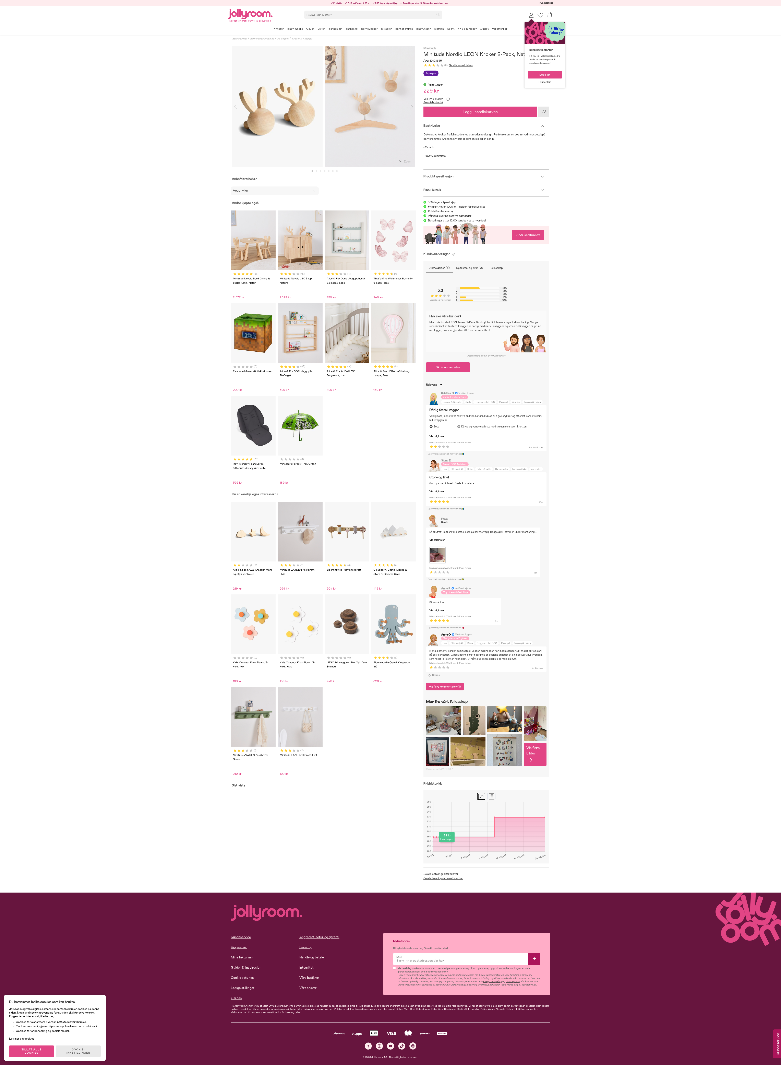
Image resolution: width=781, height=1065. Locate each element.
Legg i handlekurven (480, 111)
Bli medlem (545, 82)
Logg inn (545, 74)
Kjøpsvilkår (239, 947)
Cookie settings (242, 978)
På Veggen (283, 38)
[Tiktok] (401, 1046)
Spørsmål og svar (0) (469, 268)
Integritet (306, 967)
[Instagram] (379, 1046)
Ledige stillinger (242, 988)
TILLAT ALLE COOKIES (32, 1051)
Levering (305, 947)
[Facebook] (368, 1046)
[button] (540, 15)
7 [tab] (337, 171)
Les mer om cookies (21, 1038)
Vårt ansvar (308, 988)
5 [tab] (329, 171)
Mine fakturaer (242, 957)
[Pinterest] (413, 1046)
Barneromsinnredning (262, 38)
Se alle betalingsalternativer (440, 874)
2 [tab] (316, 171)
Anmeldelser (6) (439, 268)
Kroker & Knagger (302, 38)
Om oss (236, 998)
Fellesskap (496, 268)
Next (412, 106)
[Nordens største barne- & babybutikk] (250, 13)
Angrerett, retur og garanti (319, 937)
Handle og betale (311, 957)
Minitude (429, 48)
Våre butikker (309, 978)
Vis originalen (437, 436)
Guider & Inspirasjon (246, 967)
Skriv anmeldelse (448, 367)
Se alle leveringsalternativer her (443, 878)
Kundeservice (546, 2)
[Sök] (438, 14)
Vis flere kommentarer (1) (445, 686)
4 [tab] (325, 171)
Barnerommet (239, 38)
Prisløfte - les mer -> (440, 211)
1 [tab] (312, 171)
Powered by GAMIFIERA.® (439, 769)
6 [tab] (333, 171)
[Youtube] (390, 1046)
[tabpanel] (277, 106)
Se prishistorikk (433, 102)
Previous (235, 106)
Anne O (446, 634)
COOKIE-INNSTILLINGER (78, 1051)
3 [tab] (321, 171)
